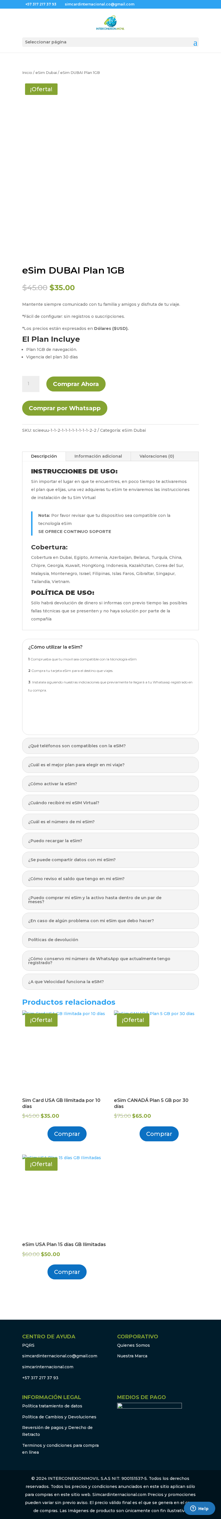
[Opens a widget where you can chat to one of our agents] (199, 1509)
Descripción (44, 456)
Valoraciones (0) (157, 456)
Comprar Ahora (76, 384)
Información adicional (98, 456)
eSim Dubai (46, 72)
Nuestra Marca (132, 1355)
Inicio (27, 72)
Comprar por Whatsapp (65, 408)
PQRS (28, 1345)
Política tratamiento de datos (52, 1406)
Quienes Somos (133, 1345)
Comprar (67, 1133)
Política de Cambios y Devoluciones (59, 1416)
